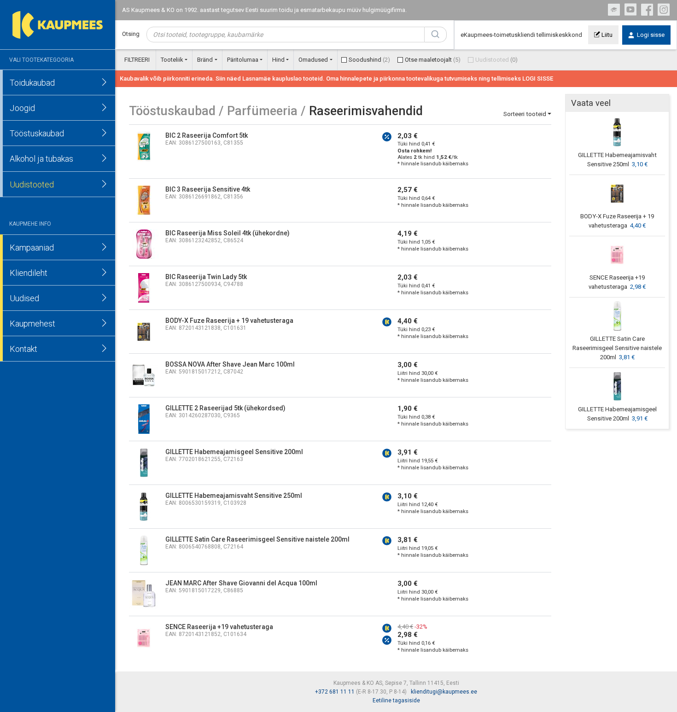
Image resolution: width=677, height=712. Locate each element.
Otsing (131, 33)
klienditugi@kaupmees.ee (444, 692)
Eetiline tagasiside (396, 700)
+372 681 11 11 (335, 692)
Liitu (606, 34)
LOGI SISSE (537, 78)
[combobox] (285, 34)
